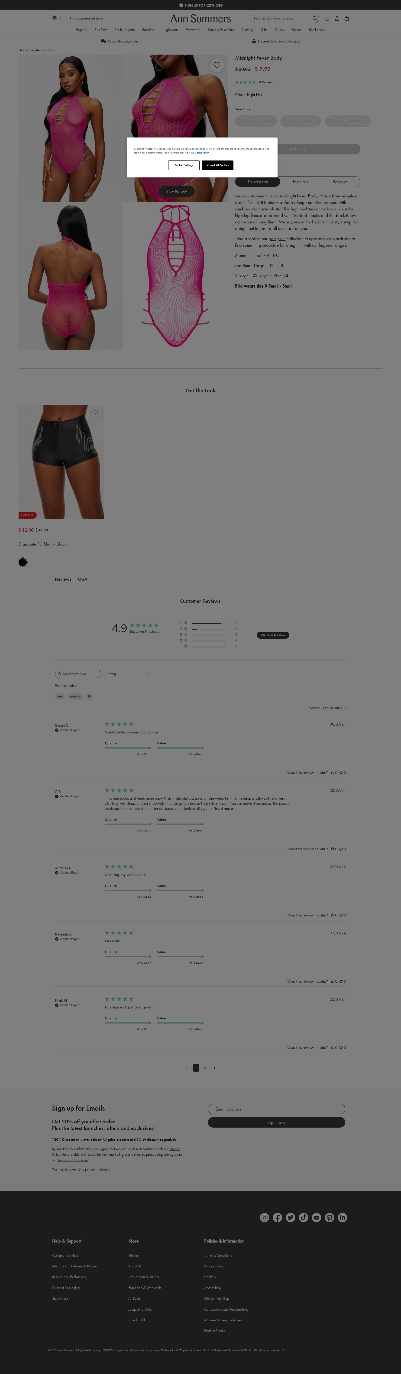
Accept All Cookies (218, 165)
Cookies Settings (184, 165)
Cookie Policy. (202, 152)
